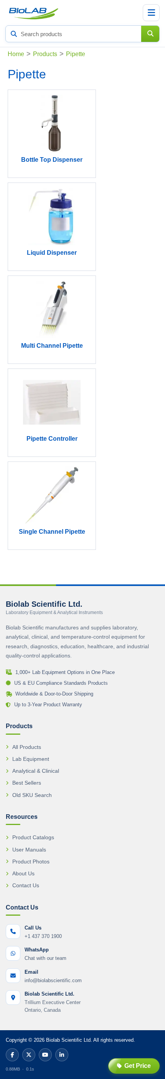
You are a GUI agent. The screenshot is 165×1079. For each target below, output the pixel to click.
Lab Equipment (30, 759)
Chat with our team (45, 958)
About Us (23, 873)
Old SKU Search (32, 795)
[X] (28, 1054)
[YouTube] (45, 1054)
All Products (26, 747)
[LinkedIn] (61, 1054)
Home (16, 54)
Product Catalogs (33, 837)
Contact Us (25, 885)
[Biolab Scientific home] (33, 12)
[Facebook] (12, 1054)
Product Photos (31, 861)
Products (45, 54)
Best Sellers (26, 783)
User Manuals (29, 850)
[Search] (150, 34)
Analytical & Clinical (35, 771)
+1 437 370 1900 (43, 936)
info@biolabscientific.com (53, 980)
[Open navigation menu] (151, 12)
